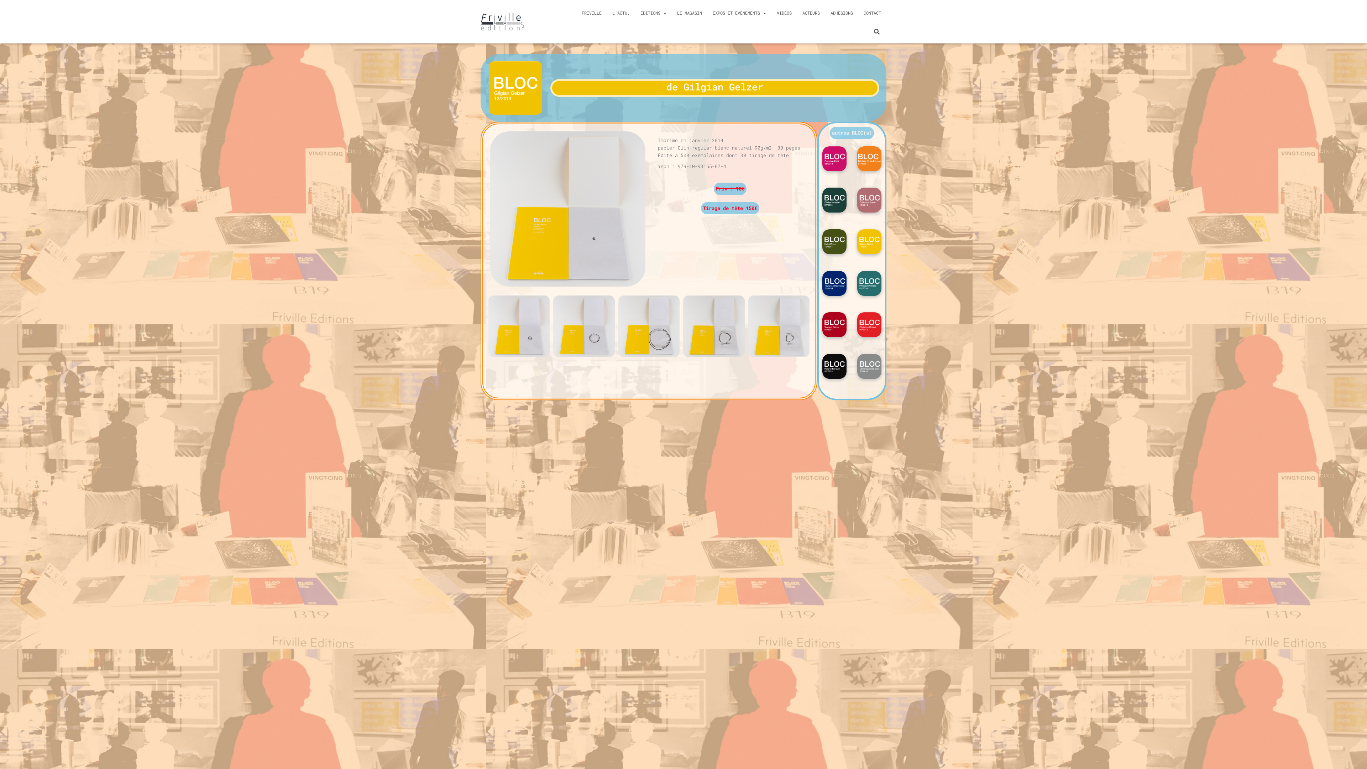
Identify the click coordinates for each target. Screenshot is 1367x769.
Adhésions (842, 13)
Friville (592, 13)
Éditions (651, 13)
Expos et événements (738, 13)
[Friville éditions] (502, 22)
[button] (852, 133)
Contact (872, 13)
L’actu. (621, 13)
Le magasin (689, 13)
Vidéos (784, 13)
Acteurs (811, 13)
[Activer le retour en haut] (1355, 760)
